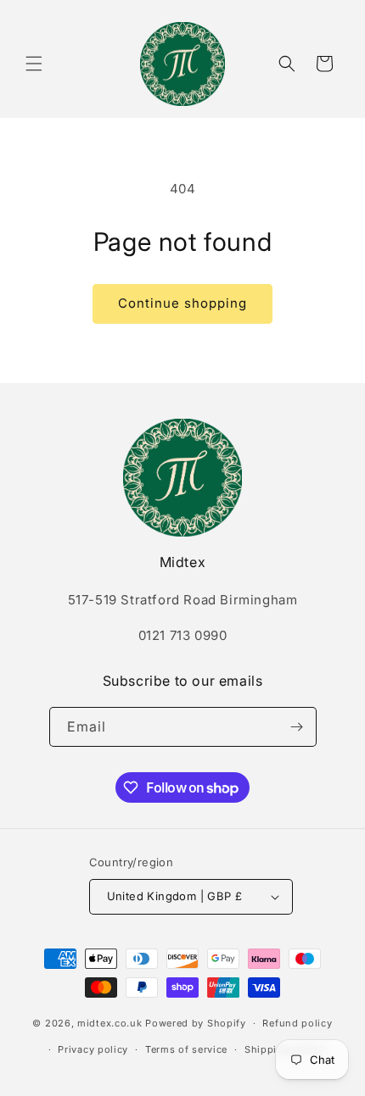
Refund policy (297, 1023)
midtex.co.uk (109, 1023)
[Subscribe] (297, 727)
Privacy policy (93, 1049)
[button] (34, 63)
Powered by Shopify (195, 1023)
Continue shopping (182, 303)
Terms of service (186, 1049)
